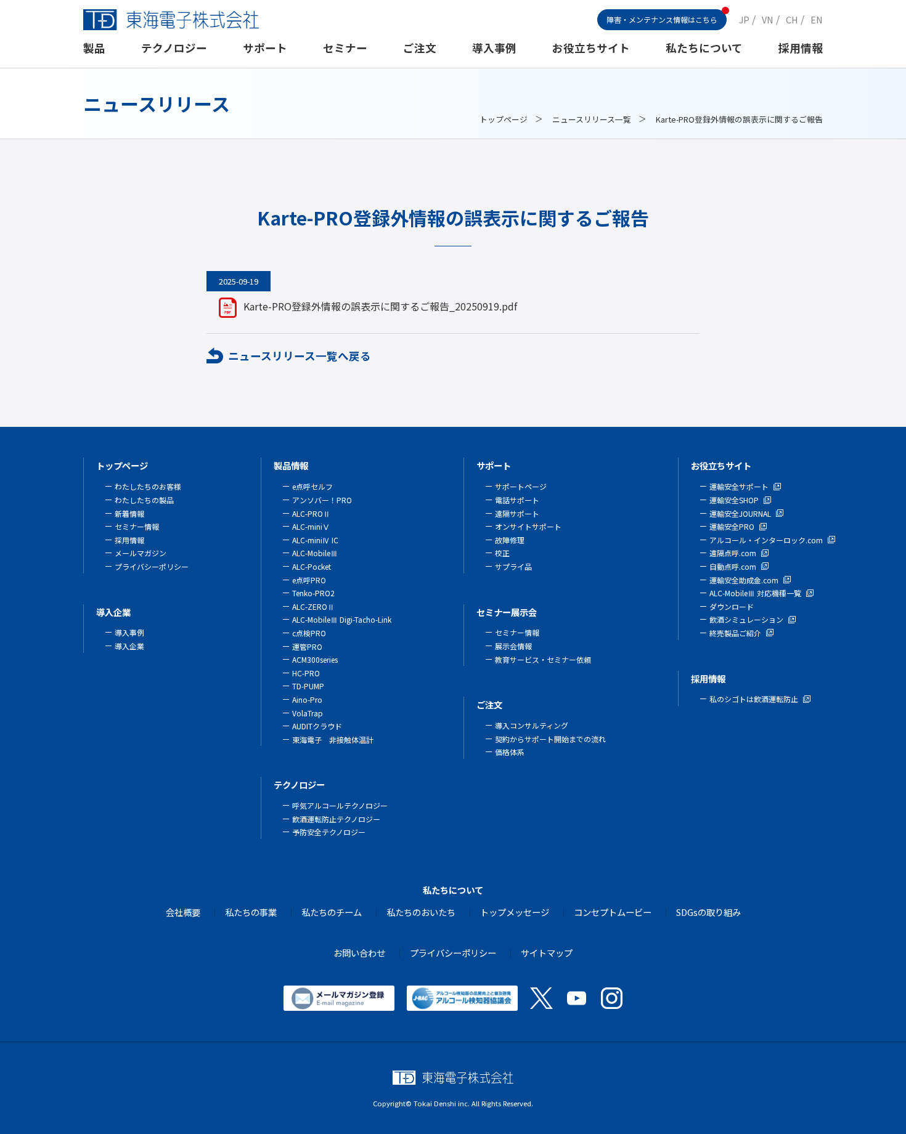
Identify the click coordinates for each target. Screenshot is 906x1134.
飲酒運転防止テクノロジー (336, 819)
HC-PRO (306, 673)
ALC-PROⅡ (311, 513)
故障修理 (509, 540)
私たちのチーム (331, 911)
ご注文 (419, 47)
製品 (94, 47)
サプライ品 (513, 566)
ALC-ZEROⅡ (313, 606)
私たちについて (704, 47)
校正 (502, 553)
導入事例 (494, 47)
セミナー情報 (137, 526)
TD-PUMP (308, 686)
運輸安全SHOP (734, 500)
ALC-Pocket (311, 566)
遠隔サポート (517, 513)
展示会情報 (513, 646)
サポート (265, 47)
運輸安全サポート (739, 486)
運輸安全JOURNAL (740, 513)
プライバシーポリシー (152, 566)
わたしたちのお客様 (148, 486)
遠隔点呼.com (732, 553)
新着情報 (129, 513)
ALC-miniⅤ (311, 526)
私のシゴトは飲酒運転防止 (753, 699)
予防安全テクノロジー (328, 832)
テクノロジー (174, 47)
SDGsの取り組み (708, 911)
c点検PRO (309, 633)
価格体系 (509, 752)
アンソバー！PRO (322, 500)
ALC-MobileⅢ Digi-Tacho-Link (341, 619)
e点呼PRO (309, 580)
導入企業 (113, 611)
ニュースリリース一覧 (591, 119)
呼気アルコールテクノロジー (340, 805)
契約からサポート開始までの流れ (550, 739)
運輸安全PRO (731, 526)
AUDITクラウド (317, 726)
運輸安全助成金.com (743, 580)
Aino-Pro (307, 699)
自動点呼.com (732, 566)
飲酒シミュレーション (746, 619)
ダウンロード (731, 606)
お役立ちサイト (591, 47)
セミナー (345, 47)
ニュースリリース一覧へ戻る (299, 355)
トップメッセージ (514, 911)
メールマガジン (140, 553)
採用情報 (800, 47)
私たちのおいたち (420, 911)
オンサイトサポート (528, 526)
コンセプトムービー (612, 911)
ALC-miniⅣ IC (315, 540)
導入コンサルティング (531, 725)
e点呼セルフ (312, 486)
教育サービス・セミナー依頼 (543, 659)
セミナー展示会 (506, 611)
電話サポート (517, 500)
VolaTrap (307, 713)
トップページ (504, 119)
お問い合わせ (359, 952)
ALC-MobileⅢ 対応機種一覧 (755, 593)
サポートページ (521, 486)
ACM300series (315, 659)
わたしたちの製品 (144, 500)
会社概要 (183, 911)
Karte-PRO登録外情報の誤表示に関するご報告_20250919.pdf (380, 306)
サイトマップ (547, 952)
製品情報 (291, 465)
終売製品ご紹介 (735, 633)
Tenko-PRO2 (313, 593)
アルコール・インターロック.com (766, 540)
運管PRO (307, 646)
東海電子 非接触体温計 (332, 739)
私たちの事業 (251, 911)
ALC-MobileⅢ (315, 553)
